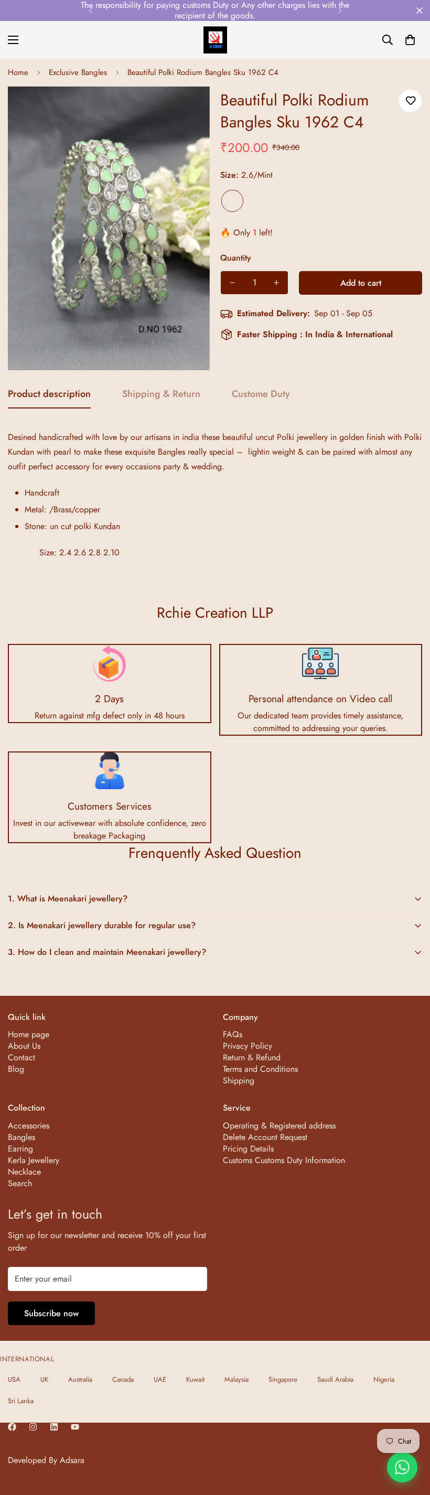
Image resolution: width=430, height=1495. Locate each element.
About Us (24, 1046)
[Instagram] (33, 1427)
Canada (123, 1379)
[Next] (339, 10)
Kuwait (195, 1379)
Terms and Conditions (260, 1069)
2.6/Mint (232, 200)
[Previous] (90, 10)
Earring (20, 1149)
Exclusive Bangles (78, 72)
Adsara (72, 1460)
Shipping (238, 1080)
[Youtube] (75, 1427)
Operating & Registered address (279, 1126)
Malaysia (236, 1379)
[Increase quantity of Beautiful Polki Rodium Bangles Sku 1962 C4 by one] (276, 282)
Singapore (282, 1379)
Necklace (24, 1172)
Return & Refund (252, 1057)
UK (44, 1379)
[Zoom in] (187, 109)
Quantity (235, 258)
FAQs (232, 1034)
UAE (160, 1379)
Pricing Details (248, 1149)
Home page (28, 1034)
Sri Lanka (21, 1401)
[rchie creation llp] (215, 40)
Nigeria (383, 1379)
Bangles (21, 1137)
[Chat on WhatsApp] (402, 1467)
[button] (410, 40)
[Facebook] (12, 1427)
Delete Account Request (265, 1137)
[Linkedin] (54, 1427)
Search (20, 1183)
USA (14, 1379)
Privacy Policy (247, 1046)
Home (18, 72)
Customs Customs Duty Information (284, 1160)
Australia (80, 1379)
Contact (21, 1057)
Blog (16, 1069)
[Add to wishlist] (410, 101)
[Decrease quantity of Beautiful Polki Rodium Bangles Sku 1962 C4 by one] (232, 282)
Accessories (28, 1126)
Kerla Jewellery (33, 1160)
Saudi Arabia (335, 1379)
